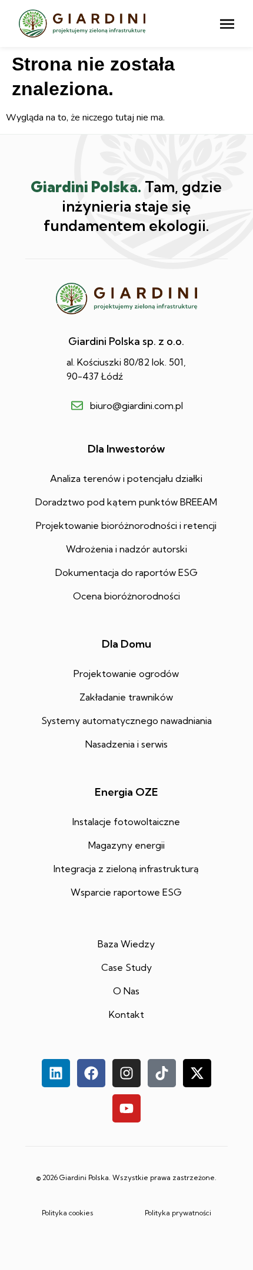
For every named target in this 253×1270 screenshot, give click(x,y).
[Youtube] (126, 1108)
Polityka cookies (68, 1212)
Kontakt (126, 1014)
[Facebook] (91, 1073)
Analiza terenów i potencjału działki (126, 478)
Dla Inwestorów (126, 448)
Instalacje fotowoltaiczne (126, 821)
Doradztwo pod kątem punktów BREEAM (126, 502)
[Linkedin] (56, 1073)
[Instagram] (126, 1073)
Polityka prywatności (178, 1212)
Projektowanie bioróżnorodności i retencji (126, 525)
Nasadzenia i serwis (126, 744)
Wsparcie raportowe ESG (126, 892)
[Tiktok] (162, 1073)
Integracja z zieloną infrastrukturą (126, 868)
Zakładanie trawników (126, 697)
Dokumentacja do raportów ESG (126, 572)
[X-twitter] (197, 1073)
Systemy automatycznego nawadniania (126, 720)
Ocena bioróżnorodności (126, 596)
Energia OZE (126, 792)
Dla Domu (126, 644)
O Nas (126, 991)
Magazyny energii (126, 845)
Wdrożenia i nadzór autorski (126, 549)
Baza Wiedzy (126, 944)
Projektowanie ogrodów (126, 673)
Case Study (126, 967)
